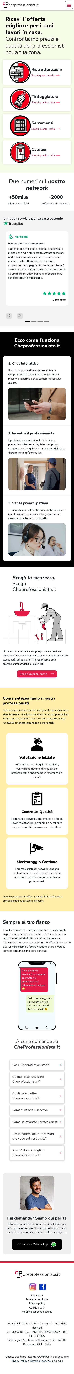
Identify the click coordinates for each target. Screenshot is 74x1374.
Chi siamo (37, 1295)
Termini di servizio (40, 1361)
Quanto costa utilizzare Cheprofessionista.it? (37, 1079)
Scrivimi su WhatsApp (33, 1244)
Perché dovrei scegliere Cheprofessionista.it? (37, 1152)
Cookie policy (37, 1308)
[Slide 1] (27, 322)
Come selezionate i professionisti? (37, 1122)
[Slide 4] (46, 322)
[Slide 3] (40, 322)
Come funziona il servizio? (37, 1110)
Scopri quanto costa (33, 674)
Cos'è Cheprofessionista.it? (37, 1065)
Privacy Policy (18, 1361)
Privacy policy (37, 1303)
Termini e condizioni (37, 1299)
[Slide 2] (33, 322)
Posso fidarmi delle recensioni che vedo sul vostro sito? (37, 1136)
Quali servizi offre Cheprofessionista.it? (37, 1095)
